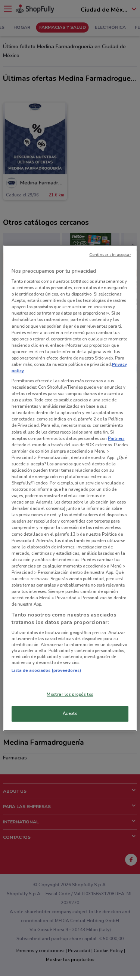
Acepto (70, 713)
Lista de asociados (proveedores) (46, 671)
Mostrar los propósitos (70, 694)
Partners (116, 438)
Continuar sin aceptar (110, 254)
